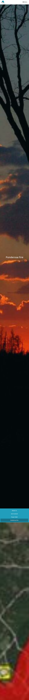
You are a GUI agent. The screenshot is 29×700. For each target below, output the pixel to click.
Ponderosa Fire (14, 520)
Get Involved (14, 514)
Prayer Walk (14, 517)
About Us (14, 510)
